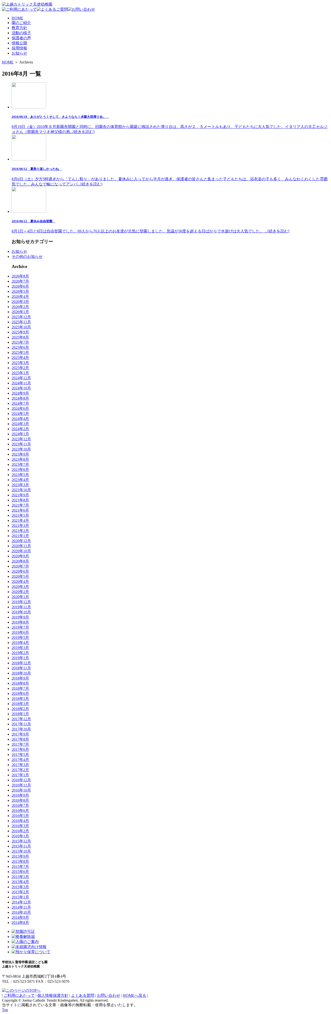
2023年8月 (20, 459)
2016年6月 (20, 810)
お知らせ (19, 251)
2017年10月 (21, 729)
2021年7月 (20, 505)
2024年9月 (20, 393)
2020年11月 (21, 546)
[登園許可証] (23, 931)
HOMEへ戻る (134, 995)
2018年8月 (20, 683)
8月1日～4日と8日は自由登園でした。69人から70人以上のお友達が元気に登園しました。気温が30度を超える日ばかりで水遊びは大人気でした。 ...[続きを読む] (150, 226)
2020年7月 (20, 566)
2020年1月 (20, 597)
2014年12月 (21, 902)
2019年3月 (20, 648)
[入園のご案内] (25, 942)
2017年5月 (20, 755)
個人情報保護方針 (52, 995)
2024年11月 (21, 383)
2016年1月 (20, 836)
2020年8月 (20, 561)
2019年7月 (20, 627)
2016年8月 (20, 800)
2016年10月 (21, 790)
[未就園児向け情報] (29, 947)
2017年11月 (21, 724)
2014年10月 (21, 912)
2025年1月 (20, 373)
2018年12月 (21, 663)
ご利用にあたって (19, 995)
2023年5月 (20, 475)
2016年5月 (20, 816)
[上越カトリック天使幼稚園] (27, 4)
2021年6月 (20, 510)
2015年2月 (20, 892)
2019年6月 (20, 632)
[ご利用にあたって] (19, 9)
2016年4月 (20, 821)
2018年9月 (20, 678)
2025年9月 (20, 332)
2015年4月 (20, 882)
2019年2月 (20, 653)
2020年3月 (20, 587)
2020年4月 (20, 581)
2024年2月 (20, 429)
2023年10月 (21, 449)
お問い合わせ (108, 995)
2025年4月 (20, 358)
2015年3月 (20, 887)
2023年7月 (20, 464)
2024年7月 (20, 403)
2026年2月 (20, 307)
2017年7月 (20, 744)
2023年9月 (20, 454)
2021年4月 (20, 520)
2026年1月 (20, 312)
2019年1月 (20, 658)
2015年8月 (20, 861)
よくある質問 (82, 995)
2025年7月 (20, 342)
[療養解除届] (23, 937)
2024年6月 (20, 408)
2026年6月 (20, 286)
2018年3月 (20, 704)
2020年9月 (20, 556)
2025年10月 (21, 327)
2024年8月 (20, 398)
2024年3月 (20, 424)
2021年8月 (20, 500)
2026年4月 (20, 296)
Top (5, 1010)
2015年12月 (21, 841)
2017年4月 (20, 760)
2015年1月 (20, 897)
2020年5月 (20, 576)
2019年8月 (20, 622)
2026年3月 (20, 302)
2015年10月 (21, 851)
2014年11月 (21, 907)
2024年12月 (21, 378)
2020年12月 (21, 541)
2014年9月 (20, 917)
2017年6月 (20, 749)
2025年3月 (20, 363)
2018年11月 (21, 668)
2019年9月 (20, 617)
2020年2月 (20, 592)
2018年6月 (20, 693)
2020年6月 (20, 571)
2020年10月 (21, 551)
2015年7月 (20, 866)
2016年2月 (20, 831)
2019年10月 (21, 612)
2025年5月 (20, 352)
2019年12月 (21, 602)
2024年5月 (20, 414)
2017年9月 (20, 734)
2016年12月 (21, 780)
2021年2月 (20, 531)
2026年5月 (20, 291)
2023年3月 (20, 485)
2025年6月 (20, 347)
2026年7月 (20, 281)
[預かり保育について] (31, 952)
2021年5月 (20, 515)
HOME (8, 62)
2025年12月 (21, 317)
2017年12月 (21, 719)
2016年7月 (20, 805)
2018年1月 (20, 714)
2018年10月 (21, 673)
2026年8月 (20, 276)
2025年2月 (20, 368)
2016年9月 (20, 795)
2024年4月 (20, 419)
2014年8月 (20, 922)
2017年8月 (20, 739)
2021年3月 (20, 525)
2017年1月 (20, 775)
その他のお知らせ (27, 256)
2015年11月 (21, 846)
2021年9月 (20, 495)
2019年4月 (20, 643)
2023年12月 (21, 439)
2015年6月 (20, 872)
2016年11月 (21, 785)
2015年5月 (20, 877)
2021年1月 (20, 536)
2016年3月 (20, 826)
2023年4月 (20, 480)
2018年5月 (20, 699)
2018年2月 (20, 709)
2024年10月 (21, 388)
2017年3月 (20, 765)
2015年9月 (20, 856)
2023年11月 (21, 444)
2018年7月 (20, 688)
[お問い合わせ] (81, 9)
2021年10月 (21, 490)
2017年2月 (20, 770)
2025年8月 (20, 337)
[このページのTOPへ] (21, 990)
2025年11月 (21, 322)
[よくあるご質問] (52, 9)
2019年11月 (21, 607)
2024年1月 (20, 434)
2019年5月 (20, 637)
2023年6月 (20, 469)
